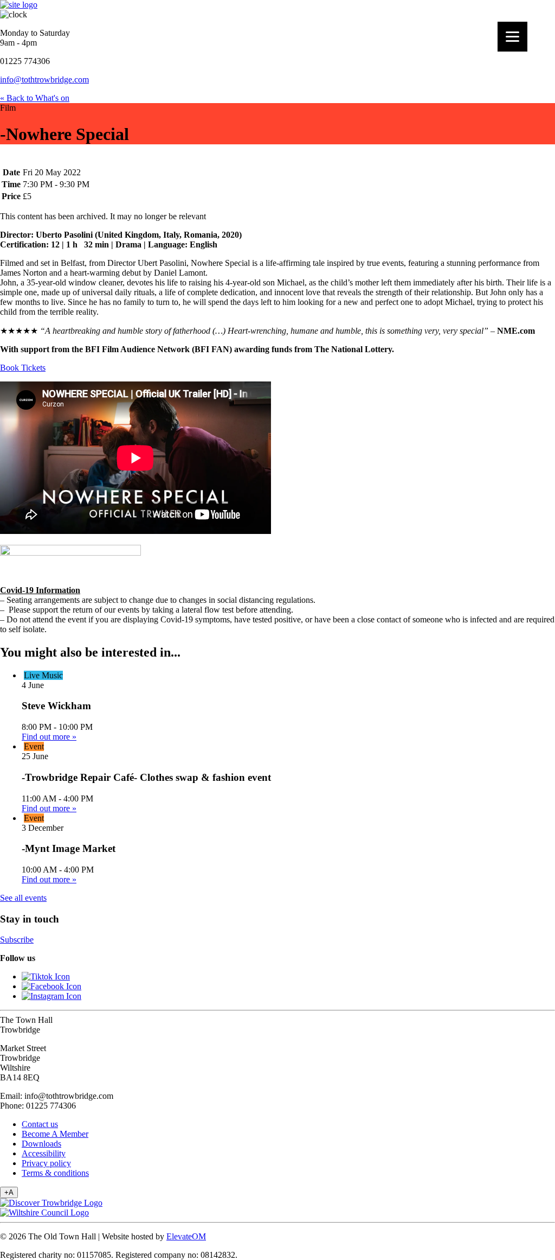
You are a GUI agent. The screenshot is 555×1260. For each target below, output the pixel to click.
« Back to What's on (34, 98)
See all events (23, 897)
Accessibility (44, 1153)
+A (9, 1192)
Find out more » (49, 736)
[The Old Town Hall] (18, 4)
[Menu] (512, 37)
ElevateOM (186, 1236)
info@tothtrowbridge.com (44, 79)
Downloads (41, 1143)
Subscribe (17, 939)
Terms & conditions (55, 1173)
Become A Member (55, 1133)
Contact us (40, 1124)
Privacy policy (46, 1163)
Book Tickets (23, 367)
